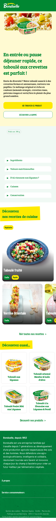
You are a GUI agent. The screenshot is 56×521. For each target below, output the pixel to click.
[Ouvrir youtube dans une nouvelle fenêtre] (29, 506)
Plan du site (46, 511)
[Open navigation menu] (48, 5)
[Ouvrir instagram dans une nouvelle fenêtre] (23, 506)
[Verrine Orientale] (22, 323)
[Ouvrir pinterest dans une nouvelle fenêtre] (36, 506)
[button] (25, 144)
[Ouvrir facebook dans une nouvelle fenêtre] (16, 506)
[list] (28, 304)
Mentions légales (28, 511)
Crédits (37, 511)
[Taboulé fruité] (28, 280)
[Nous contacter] (33, 5)
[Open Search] (39, 5)
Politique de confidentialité (17, 514)
